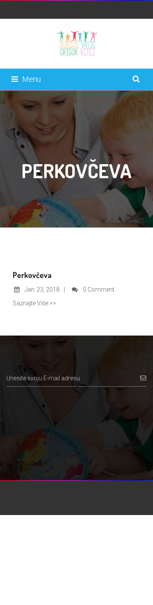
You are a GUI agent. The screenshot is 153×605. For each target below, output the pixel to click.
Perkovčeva (32, 275)
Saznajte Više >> (34, 303)
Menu (31, 79)
